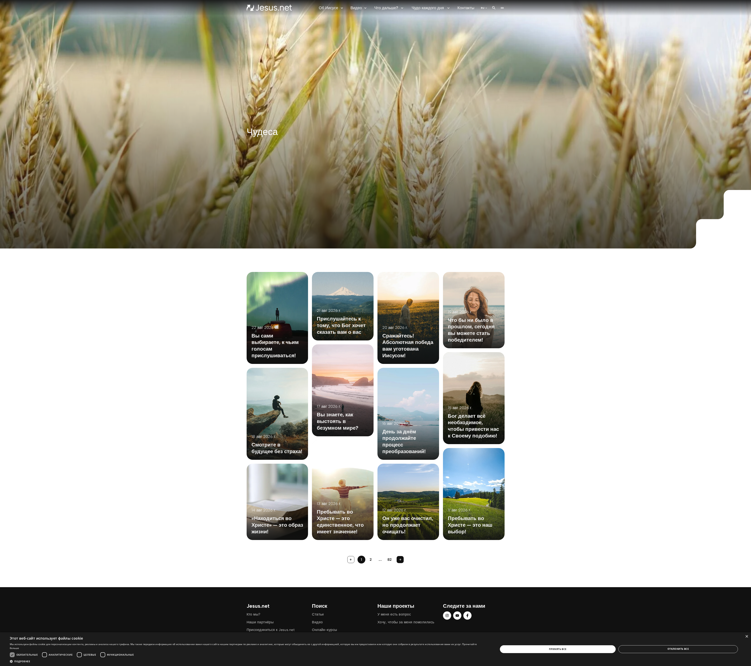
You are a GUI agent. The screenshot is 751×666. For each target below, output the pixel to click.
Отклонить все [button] (678, 649)
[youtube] (457, 615)
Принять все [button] (557, 649)
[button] (247, 661)
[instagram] (447, 615)
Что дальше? (386, 7)
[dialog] (375, 649)
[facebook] (467, 615)
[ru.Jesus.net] (269, 8)
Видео (356, 7)
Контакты (465, 7)
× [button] (746, 636)
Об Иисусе (328, 7)
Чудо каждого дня (428, 7)
